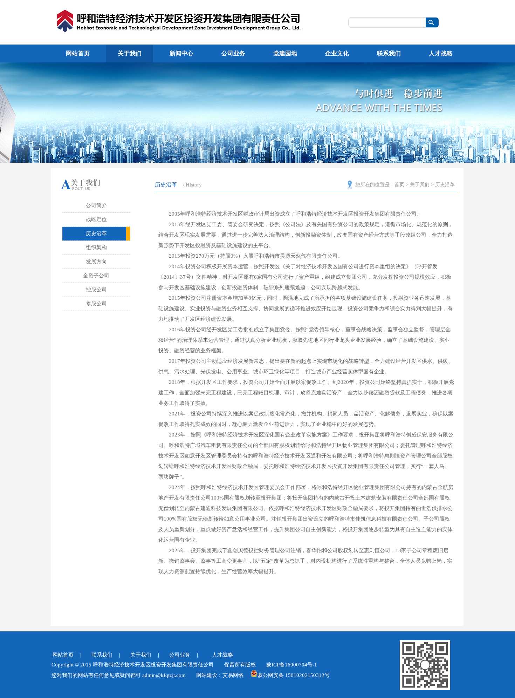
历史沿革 (96, 233)
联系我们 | (105, 655)
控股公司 (96, 289)
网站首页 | (67, 655)
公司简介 (96, 205)
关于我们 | (144, 655)
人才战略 (226, 655)
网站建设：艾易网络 (219, 675)
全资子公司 (96, 275)
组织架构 (96, 247)
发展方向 (96, 261)
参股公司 (96, 303)
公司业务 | (183, 655)
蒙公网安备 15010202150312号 (294, 674)
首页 (399, 184)
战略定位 (96, 219)
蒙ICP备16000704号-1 (291, 664)
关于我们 (420, 184)
